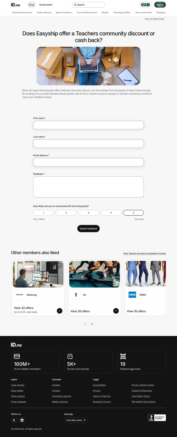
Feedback (39, 173)
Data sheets (17, 390)
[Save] (59, 265)
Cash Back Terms (141, 396)
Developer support (61, 396)
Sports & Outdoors (64, 12)
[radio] (43, 213)
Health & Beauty (44, 12)
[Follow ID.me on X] (14, 420)
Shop (31, 4)
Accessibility (99, 385)
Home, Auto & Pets (144, 12)
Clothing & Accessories (22, 12)
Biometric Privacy (102, 401)
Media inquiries (60, 401)
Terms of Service (101, 396)
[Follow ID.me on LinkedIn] (22, 420)
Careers (56, 385)
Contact (56, 390)
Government (45, 4)
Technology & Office (122, 12)
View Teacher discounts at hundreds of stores (144, 253)
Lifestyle (105, 12)
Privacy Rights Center (143, 385)
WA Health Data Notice (143, 401)
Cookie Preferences (142, 390)
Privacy (97, 390)
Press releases (18, 401)
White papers (18, 396)
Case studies (17, 385)
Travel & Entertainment (87, 12)
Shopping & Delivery (165, 12)
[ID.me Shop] (17, 4)
